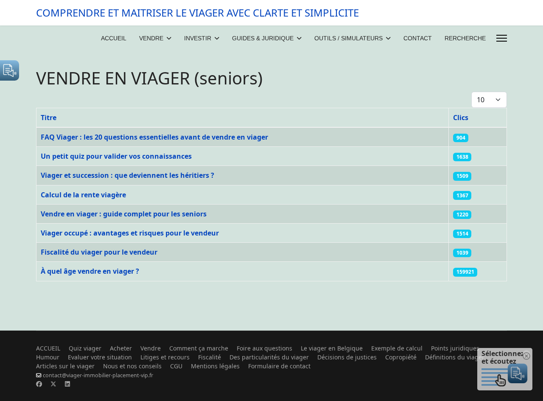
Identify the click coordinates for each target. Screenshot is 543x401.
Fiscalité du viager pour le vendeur (99, 252)
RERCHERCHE (465, 38)
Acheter (121, 348)
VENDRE (151, 38)
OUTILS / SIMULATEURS (348, 38)
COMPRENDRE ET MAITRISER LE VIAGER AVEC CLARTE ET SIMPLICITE (197, 13)
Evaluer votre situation (100, 357)
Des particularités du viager (269, 357)
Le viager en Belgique (332, 348)
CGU (176, 366)
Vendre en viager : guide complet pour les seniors (124, 214)
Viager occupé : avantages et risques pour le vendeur (130, 233)
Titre (48, 117)
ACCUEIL (113, 38)
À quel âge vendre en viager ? (90, 271)
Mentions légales (215, 366)
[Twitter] (53, 384)
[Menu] (501, 38)
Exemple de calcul (397, 348)
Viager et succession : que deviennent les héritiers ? (127, 175)
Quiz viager (85, 348)
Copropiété (401, 357)
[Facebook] (39, 384)
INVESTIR (197, 38)
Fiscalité (209, 357)
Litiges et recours (165, 357)
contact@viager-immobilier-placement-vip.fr (98, 375)
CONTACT (417, 38)
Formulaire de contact (279, 366)
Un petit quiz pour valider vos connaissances (116, 156)
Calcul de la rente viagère (83, 194)
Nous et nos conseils (132, 366)
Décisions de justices (347, 357)
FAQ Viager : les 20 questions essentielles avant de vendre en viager (154, 137)
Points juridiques (455, 348)
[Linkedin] (67, 384)
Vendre (150, 348)
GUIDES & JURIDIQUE (263, 38)
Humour (47, 357)
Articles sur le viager (65, 366)
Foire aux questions (264, 348)
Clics (460, 117)
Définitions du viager (454, 357)
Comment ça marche (198, 348)
